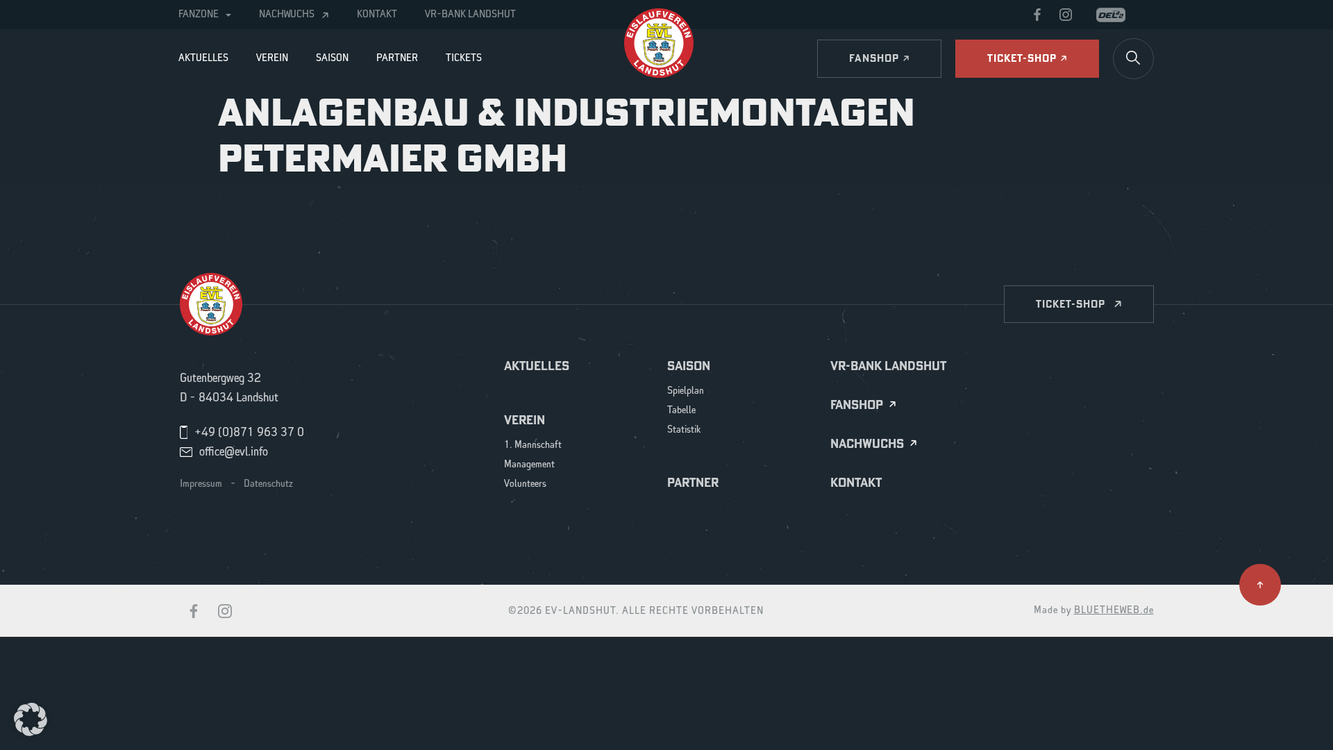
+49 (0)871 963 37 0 (249, 432)
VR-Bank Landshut (470, 14)
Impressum (201, 484)
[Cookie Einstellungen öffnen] (30, 718)
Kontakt (377, 14)
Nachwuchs (287, 14)
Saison (332, 58)
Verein (272, 58)
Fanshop (856, 405)
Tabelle (681, 411)
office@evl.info (233, 452)
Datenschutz (268, 484)
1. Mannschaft (533, 445)
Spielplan (685, 391)
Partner (397, 58)
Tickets (464, 58)
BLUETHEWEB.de (1114, 610)
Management (529, 465)
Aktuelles (203, 58)
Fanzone (198, 14)
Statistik (684, 430)
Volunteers (525, 484)
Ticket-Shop (1070, 303)
